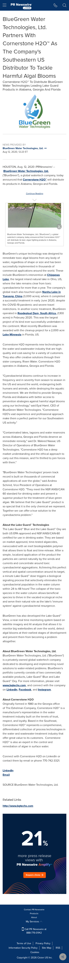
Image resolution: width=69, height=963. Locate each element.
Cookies (34, 952)
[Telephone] (55, 5)
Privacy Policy (43, 943)
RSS (58, 948)
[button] (34, 111)
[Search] (64, 5)
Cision (40, 957)
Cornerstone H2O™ (35, 180)
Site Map (46, 948)
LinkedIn (12, 690)
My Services (33, 921)
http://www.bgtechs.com (18, 806)
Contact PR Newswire (34, 909)
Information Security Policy (23, 948)
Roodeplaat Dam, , (37, 313)
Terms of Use (24, 943)
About (34, 917)
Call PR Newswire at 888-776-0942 (35, 931)
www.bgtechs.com (14, 685)
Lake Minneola (12, 334)
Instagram (44, 690)
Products (34, 913)
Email (6, 775)
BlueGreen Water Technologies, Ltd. (26, 171)
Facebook (25, 690)
